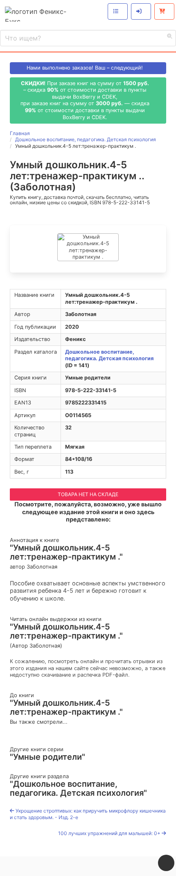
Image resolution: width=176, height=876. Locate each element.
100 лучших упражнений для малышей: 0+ (110, 833)
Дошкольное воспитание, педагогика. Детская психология (109, 355)
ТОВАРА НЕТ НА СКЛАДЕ (88, 494)
